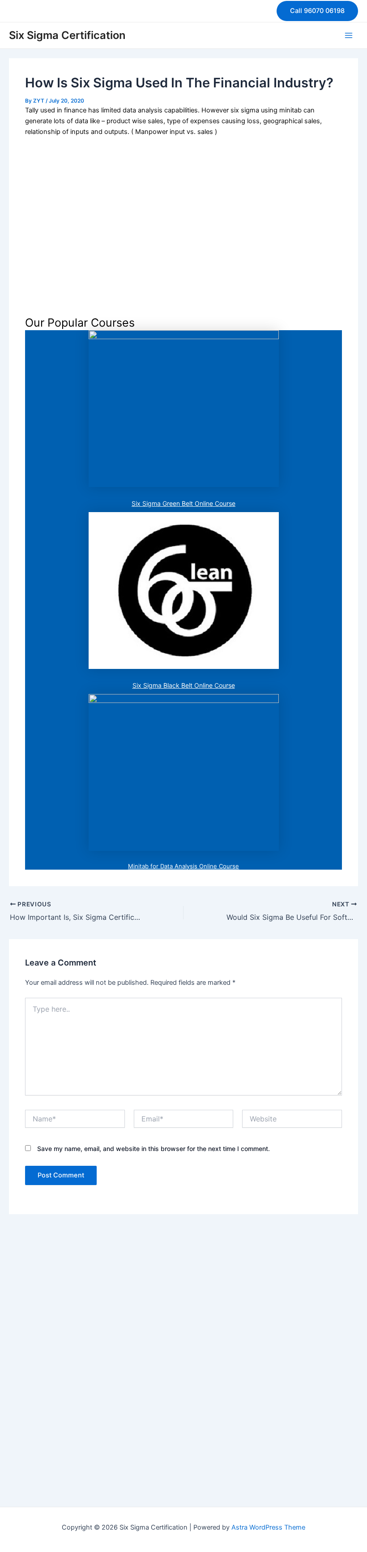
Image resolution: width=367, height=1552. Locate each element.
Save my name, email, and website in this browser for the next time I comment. (153, 1148)
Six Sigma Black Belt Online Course (183, 685)
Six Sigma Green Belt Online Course (183, 503)
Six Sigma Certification (67, 35)
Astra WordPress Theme (268, 1527)
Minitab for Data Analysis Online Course (183, 866)
